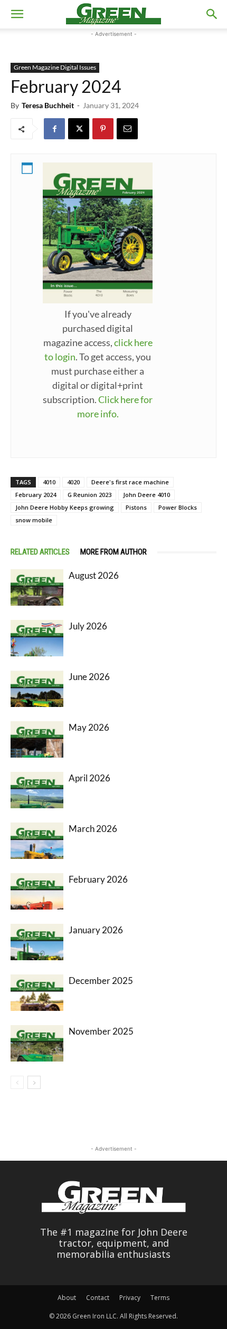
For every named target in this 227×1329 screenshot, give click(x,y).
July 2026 (88, 626)
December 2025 (101, 980)
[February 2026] (37, 891)
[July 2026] (37, 638)
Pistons (136, 507)
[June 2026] (37, 689)
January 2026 (96, 929)
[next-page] (34, 1082)
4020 (73, 482)
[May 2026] (37, 739)
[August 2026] (37, 587)
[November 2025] (37, 1043)
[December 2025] (37, 992)
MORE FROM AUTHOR (113, 552)
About (67, 1297)
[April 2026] (37, 790)
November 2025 (101, 1031)
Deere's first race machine (130, 482)
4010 (49, 482)
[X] (78, 128)
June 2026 (89, 676)
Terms (159, 1297)
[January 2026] (37, 942)
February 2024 (35, 495)
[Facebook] (54, 128)
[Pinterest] (103, 128)
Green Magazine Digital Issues (55, 67)
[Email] (127, 128)
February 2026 (98, 879)
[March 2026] (37, 841)
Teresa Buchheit (48, 105)
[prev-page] (17, 1082)
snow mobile (33, 520)
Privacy (129, 1297)
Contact (97, 1297)
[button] (17, 14)
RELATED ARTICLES (40, 552)
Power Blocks (177, 507)
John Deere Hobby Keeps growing (64, 507)
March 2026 (93, 828)
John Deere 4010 (146, 495)
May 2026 (89, 727)
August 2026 (94, 575)
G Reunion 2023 (89, 495)
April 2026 (89, 777)
